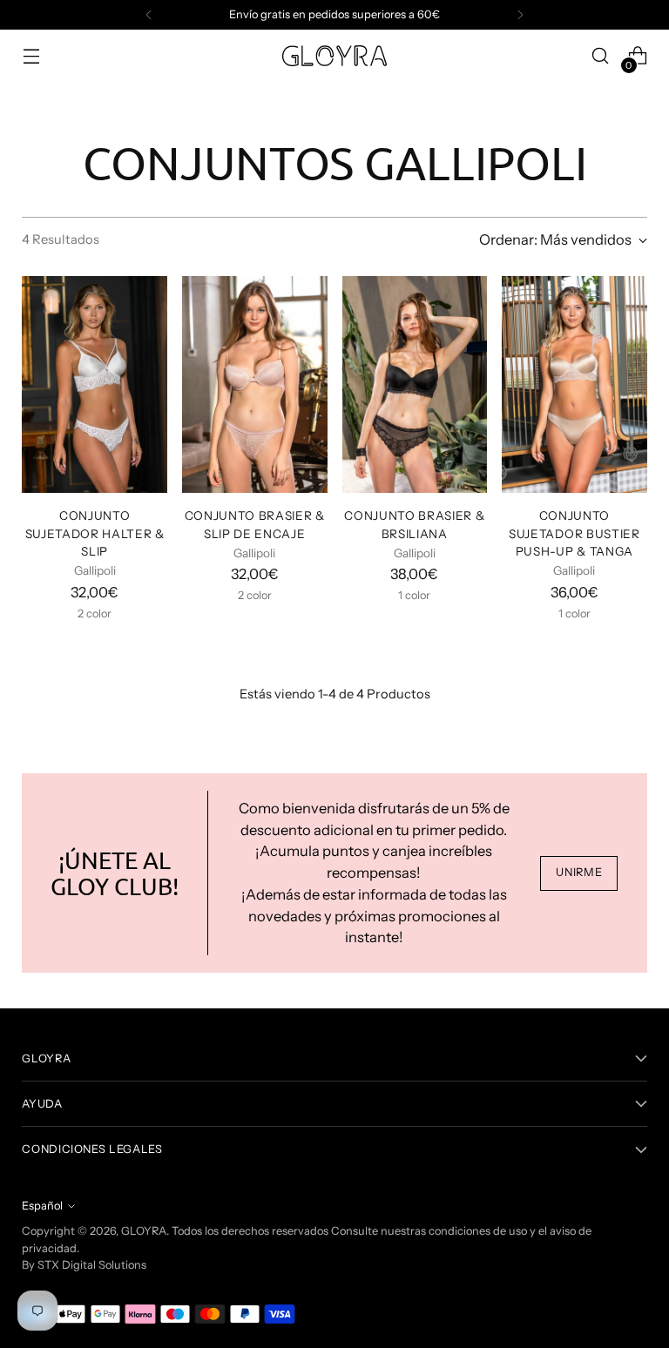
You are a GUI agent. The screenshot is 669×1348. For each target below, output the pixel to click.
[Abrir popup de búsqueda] (600, 56)
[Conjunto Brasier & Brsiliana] (415, 385)
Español (42, 1205)
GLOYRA (143, 1230)
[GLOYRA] (334, 55)
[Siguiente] (520, 15)
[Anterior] (149, 15)
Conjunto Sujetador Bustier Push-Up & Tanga (574, 533)
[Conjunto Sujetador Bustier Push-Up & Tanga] (574, 385)
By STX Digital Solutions (84, 1264)
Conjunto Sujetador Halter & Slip (95, 533)
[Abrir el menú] (31, 56)
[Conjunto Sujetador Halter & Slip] (94, 385)
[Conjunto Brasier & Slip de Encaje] (255, 385)
